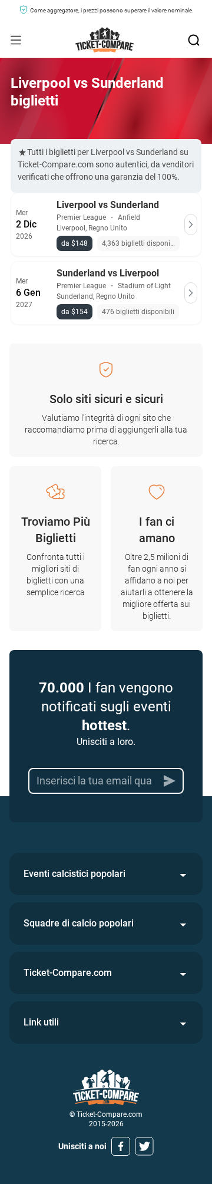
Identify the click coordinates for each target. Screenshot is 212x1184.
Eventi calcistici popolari (74, 873)
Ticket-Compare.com (68, 972)
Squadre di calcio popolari (79, 923)
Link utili (41, 1022)
